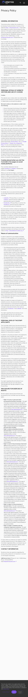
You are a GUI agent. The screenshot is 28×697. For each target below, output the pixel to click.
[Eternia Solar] (8, 3)
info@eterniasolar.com (7, 37)
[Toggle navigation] (24, 3)
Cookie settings (5, 691)
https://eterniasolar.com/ (12, 27)
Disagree (20, 691)
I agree (14, 691)
